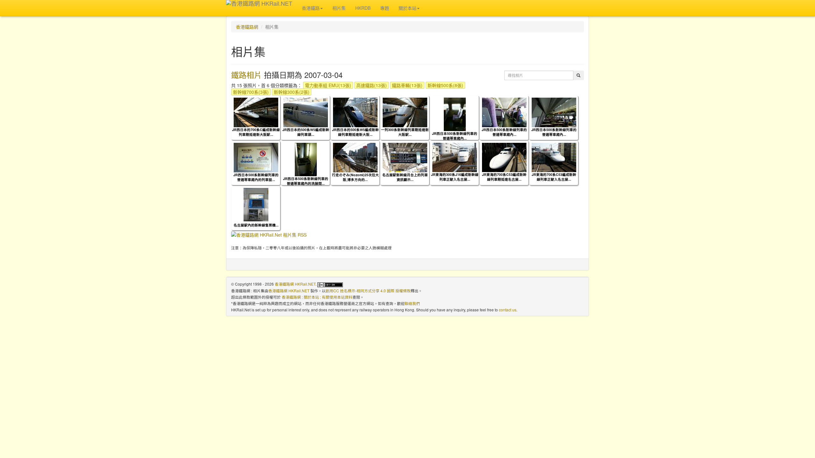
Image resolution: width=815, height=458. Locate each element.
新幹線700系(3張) (251, 92)
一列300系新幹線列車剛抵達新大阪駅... (405, 132)
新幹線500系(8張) (445, 85)
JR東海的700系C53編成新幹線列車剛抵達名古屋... (504, 177)
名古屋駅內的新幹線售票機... (256, 225)
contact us (507, 309)
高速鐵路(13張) (371, 85)
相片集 (339, 8)
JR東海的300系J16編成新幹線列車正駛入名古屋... (454, 177)
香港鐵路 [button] (311, 8)
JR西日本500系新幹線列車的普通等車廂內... (454, 136)
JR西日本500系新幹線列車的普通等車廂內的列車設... (256, 177)
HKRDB (363, 8)
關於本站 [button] (407, 8)
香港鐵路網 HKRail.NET (295, 284)
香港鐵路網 (247, 27)
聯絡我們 (412, 303)
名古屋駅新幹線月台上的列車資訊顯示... (405, 177)
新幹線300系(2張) (291, 92)
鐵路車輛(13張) (407, 85)
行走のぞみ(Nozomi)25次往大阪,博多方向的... (355, 177)
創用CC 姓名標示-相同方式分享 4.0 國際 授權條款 (368, 290)
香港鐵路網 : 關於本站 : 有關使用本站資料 (317, 297)
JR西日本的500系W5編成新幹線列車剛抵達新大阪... (355, 132)
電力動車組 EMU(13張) (328, 85)
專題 (384, 8)
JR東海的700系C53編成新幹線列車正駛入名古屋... (554, 177)
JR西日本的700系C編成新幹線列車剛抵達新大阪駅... (256, 132)
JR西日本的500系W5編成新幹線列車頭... (305, 132)
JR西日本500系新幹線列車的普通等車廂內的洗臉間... (305, 181)
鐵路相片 (246, 74)
